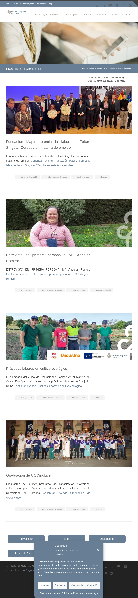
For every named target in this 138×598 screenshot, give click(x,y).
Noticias (103, 177)
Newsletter (26, 538)
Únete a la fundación (26, 553)
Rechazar (60, 585)
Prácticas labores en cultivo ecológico (36, 368)
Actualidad (88, 14)
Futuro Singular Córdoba (92, 68)
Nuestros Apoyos (70, 14)
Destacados (107, 538)
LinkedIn (115, 4)
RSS (128, 4)
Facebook (101, 4)
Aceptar (44, 585)
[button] (98, 550)
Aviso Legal (92, 593)
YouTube (121, 4)
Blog (67, 538)
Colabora (114, 14)
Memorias (101, 14)
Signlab (31, 570)
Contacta (126, 14)
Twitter (95, 4)
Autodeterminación (103, 290)
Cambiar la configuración (84, 585)
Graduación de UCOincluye (28, 475)
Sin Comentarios (84, 177)
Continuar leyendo (48, 386)
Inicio (37, 14)
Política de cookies (50, 593)
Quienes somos (51, 14)
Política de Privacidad (72, 593)
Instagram (108, 4)
